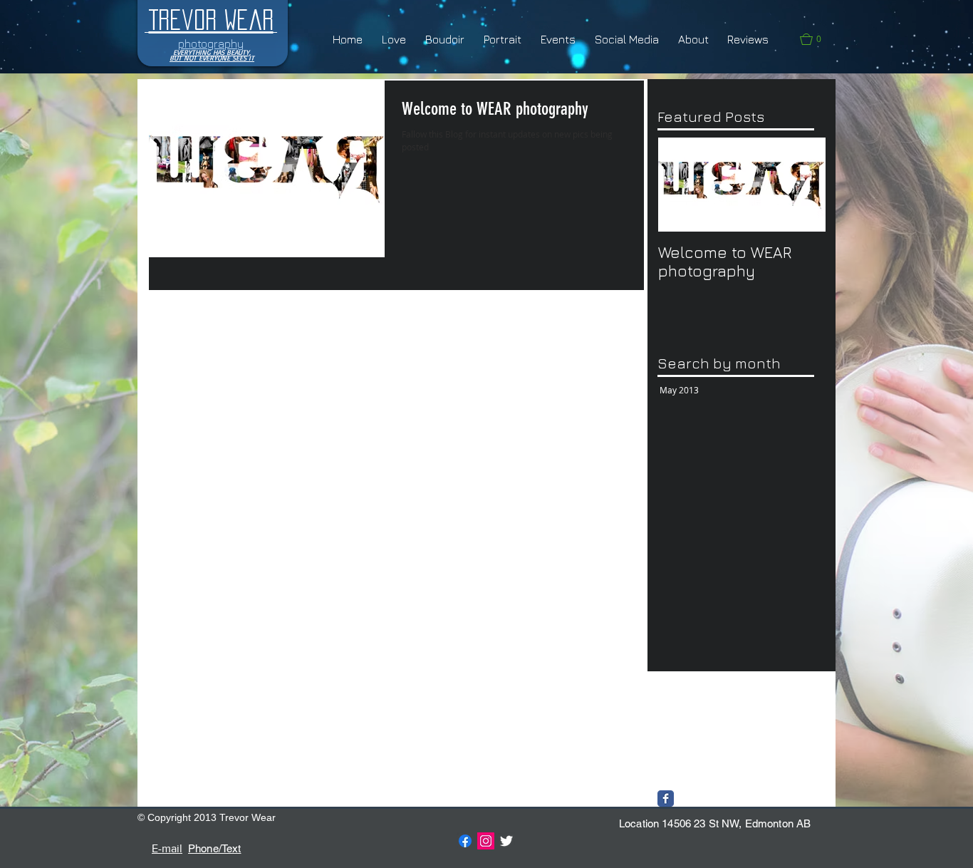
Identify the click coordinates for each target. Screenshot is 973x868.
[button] (818, 39)
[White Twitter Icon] (506, 840)
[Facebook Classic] (665, 798)
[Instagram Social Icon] (485, 840)
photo (671, 731)
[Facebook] (465, 840)
